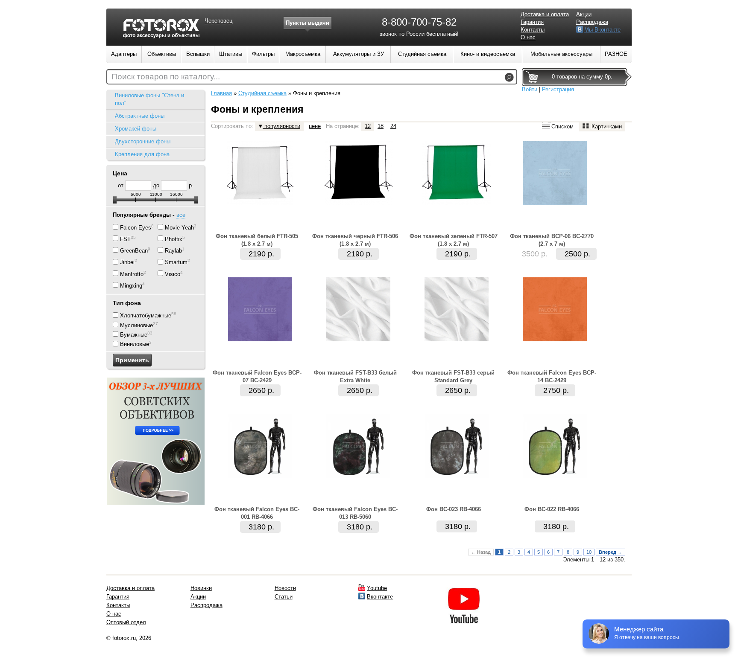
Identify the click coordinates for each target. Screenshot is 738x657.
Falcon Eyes (135, 227)
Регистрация (558, 89)
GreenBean (134, 250)
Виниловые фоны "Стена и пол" (149, 99)
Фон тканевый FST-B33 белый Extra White (355, 376)
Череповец (218, 20)
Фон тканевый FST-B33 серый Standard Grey (453, 376)
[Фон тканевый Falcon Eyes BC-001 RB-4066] (260, 476)
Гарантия (532, 22)
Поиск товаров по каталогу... (165, 76)
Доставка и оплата (545, 14)
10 (589, 552)
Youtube (377, 588)
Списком (562, 126)
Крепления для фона (142, 154)
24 (393, 126)
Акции (584, 14)
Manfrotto (132, 274)
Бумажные (133, 334)
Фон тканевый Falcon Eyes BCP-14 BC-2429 (551, 376)
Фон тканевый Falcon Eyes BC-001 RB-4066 (256, 513)
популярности (281, 126)
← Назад (481, 552)
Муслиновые (136, 325)
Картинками (607, 126)
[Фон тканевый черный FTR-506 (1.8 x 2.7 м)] (358, 203)
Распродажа (592, 22)
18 (381, 126)
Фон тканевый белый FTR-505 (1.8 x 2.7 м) (257, 240)
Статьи (284, 596)
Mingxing (131, 285)
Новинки (201, 588)
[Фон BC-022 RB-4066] (555, 476)
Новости (285, 588)
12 (368, 126)
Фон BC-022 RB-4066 (551, 509)
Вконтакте (380, 596)
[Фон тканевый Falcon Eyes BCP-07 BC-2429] (260, 339)
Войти (529, 89)
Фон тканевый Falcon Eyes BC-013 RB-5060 (355, 513)
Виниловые (134, 344)
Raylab (173, 250)
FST (125, 239)
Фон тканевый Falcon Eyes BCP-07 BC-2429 (257, 376)
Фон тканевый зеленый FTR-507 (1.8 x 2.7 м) (454, 240)
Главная (221, 93)
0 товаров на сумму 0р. (582, 76)
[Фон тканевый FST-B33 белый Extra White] (358, 339)
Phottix (173, 239)
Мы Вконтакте (602, 29)
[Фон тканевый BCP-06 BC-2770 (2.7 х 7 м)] (555, 203)
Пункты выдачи (307, 23)
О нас (528, 37)
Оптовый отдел (126, 622)
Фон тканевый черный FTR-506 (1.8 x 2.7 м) (355, 240)
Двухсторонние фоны (142, 141)
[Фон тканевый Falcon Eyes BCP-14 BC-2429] (555, 339)
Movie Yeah (179, 227)
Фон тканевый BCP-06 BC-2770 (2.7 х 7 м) (552, 240)
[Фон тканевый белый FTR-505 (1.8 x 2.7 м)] (260, 203)
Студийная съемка (262, 93)
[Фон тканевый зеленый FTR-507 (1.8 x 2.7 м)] (456, 203)
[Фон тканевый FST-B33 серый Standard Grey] (457, 339)
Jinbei (127, 262)
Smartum (176, 262)
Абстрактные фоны (139, 116)
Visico (172, 274)
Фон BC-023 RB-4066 (453, 509)
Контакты (533, 29)
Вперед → (610, 552)
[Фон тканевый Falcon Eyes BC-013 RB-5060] (358, 476)
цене (315, 126)
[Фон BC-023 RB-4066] (457, 476)
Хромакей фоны (135, 128)
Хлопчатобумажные (145, 316)
